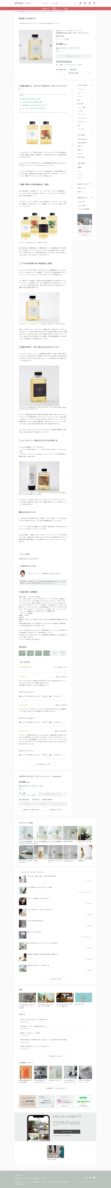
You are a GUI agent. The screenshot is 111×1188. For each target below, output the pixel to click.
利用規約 (16, 1182)
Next (51, 45)
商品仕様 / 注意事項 (74, 73)
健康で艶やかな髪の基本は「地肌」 (31, 99)
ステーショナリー (81, 114)
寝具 (78, 100)
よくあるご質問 (54, 3)
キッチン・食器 (81, 107)
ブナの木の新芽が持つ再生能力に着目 (32, 102)
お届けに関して (73, 69)
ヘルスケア (28, 11)
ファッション (80, 89)
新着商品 (79, 167)
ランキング (80, 174)
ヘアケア (32, 11)
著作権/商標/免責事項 (19, 1184)
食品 (78, 125)
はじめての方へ (45, 3)
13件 (67, 39)
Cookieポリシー (47, 1182)
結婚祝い (79, 150)
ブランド (79, 178)
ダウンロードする (67, 1131)
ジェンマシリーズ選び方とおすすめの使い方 (34, 108)
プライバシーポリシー (24, 1182)
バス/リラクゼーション (83, 118)
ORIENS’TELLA (21, 11)
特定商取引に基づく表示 (57, 1182)
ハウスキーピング (81, 121)
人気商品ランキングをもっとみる (55, 1088)
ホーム (16, 11)
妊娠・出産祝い (81, 157)
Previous (20, 45)
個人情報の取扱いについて (37, 1182)
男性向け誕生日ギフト (82, 142)
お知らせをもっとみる (55, 1056)
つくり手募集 (43, 1178)
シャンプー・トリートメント (40, 11)
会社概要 (65, 1182)
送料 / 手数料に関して (61, 69)
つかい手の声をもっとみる (43, 764)
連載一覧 (79, 191)
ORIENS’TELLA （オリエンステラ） (29, 558)
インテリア (80, 96)
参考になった (46, 696)
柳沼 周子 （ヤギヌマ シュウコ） (52, 573)
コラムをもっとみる (55, 979)
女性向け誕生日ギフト (82, 139)
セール (79, 171)
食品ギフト (80, 146)
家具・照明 (80, 103)
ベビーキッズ (80, 129)
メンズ (79, 92)
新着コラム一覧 (81, 188)
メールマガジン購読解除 (83, 209)
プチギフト (80, 153)
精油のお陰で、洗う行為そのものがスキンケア (34, 105)
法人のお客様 (35, 1178)
